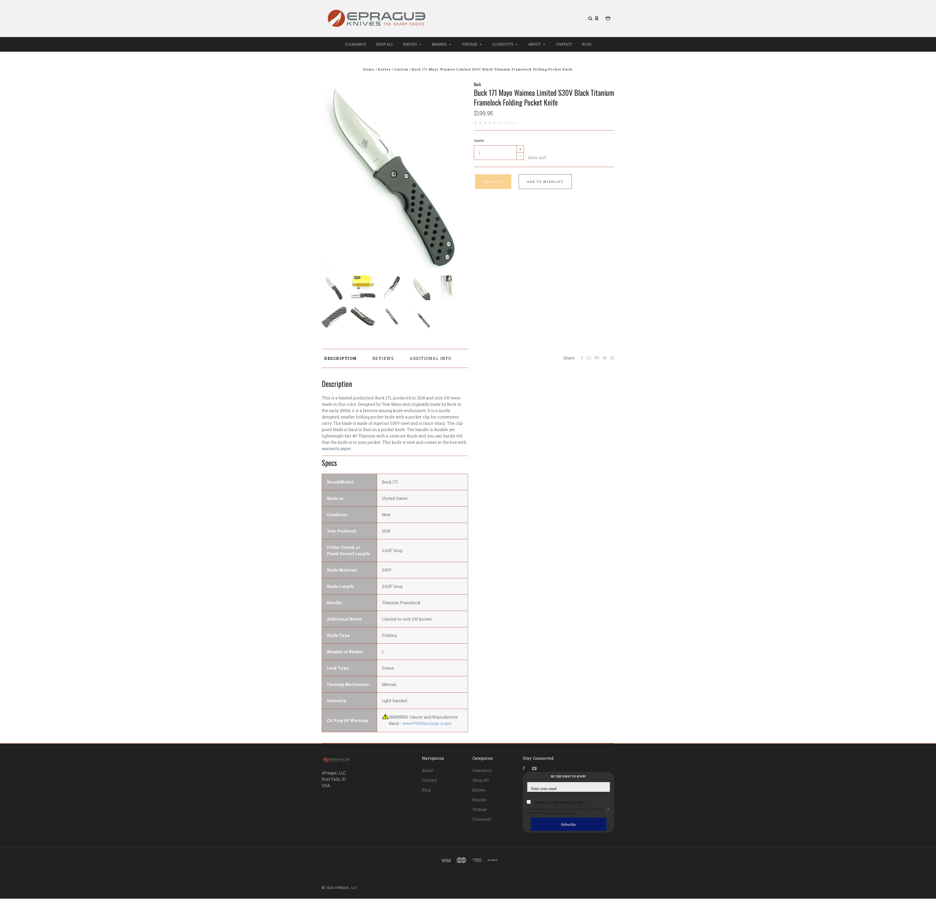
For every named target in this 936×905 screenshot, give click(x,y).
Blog (586, 44)
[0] (608, 17)
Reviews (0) (507, 122)
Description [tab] (340, 358)
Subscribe (568, 824)
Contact (564, 44)
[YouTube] (534, 768)
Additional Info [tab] (430, 358)
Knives (410, 44)
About (535, 44)
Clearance (355, 44)
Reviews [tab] (383, 358)
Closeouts (503, 44)
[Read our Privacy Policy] (608, 809)
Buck (477, 84)
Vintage (470, 44)
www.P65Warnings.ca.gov (427, 723)
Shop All (384, 44)
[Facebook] (524, 768)
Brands (440, 44)
